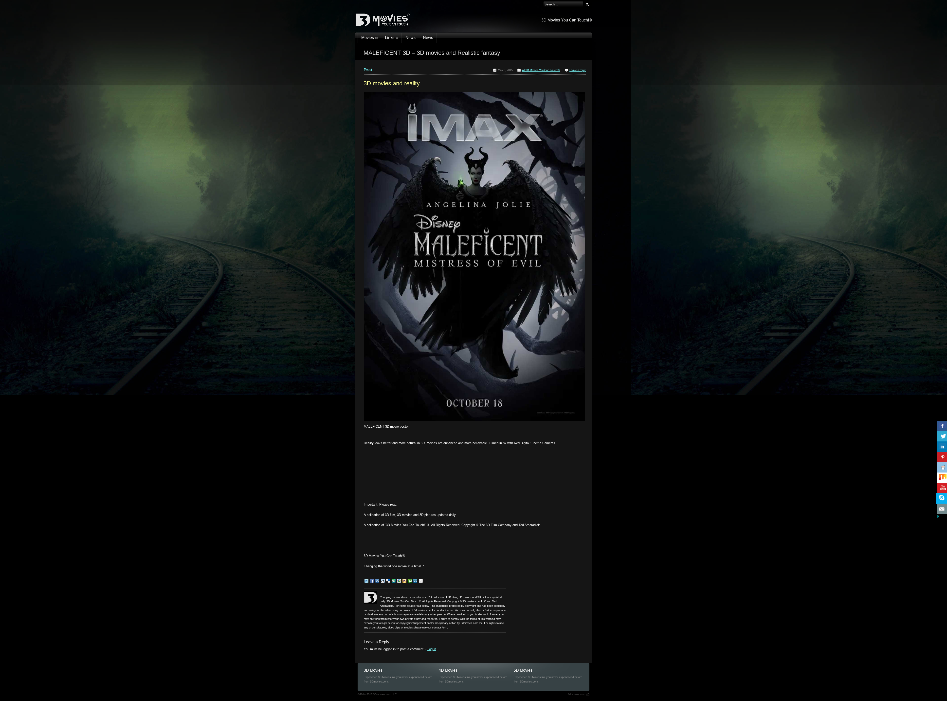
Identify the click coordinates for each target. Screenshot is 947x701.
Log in (431, 649)
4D (587, 694)
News (410, 38)
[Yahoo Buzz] (404, 582)
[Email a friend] (420, 582)
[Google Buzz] (399, 582)
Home (384, 58)
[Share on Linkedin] (415, 582)
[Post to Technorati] (410, 582)
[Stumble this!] (393, 582)
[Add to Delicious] (388, 582)
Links (389, 38)
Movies (367, 38)
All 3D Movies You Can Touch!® (409, 58)
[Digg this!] (377, 582)
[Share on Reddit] (382, 582)
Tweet (368, 70)
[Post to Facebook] (372, 582)
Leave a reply (577, 70)
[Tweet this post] (366, 582)
